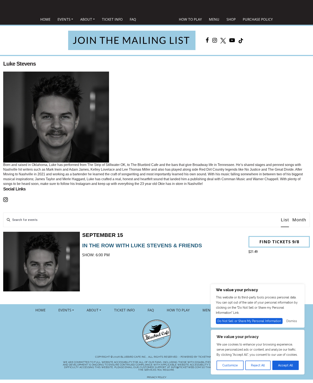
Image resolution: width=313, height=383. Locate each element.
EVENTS (64, 310)
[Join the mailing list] (131, 40)
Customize (230, 365)
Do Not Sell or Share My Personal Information (249, 321)
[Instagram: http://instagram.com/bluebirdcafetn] (214, 40)
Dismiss (291, 321)
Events (63, 19)
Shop (231, 19)
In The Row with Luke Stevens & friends (142, 240)
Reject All (258, 365)
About (86, 19)
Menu (214, 19)
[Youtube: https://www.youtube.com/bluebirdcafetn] (232, 40)
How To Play (190, 19)
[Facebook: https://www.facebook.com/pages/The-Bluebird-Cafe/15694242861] (207, 40)
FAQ (133, 19)
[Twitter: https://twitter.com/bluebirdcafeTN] (223, 40)
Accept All (285, 365)
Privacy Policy (156, 377)
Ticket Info (112, 19)
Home (45, 19)
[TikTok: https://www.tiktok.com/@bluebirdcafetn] (240, 40)
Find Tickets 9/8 (279, 242)
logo (158, 20)
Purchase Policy (258, 19)
